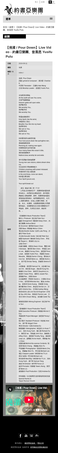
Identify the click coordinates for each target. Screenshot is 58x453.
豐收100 (40, 443)
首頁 (5, 27)
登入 (36, 2)
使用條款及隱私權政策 (39, 447)
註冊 (43, 2)
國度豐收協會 (30, 443)
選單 (8, 19)
